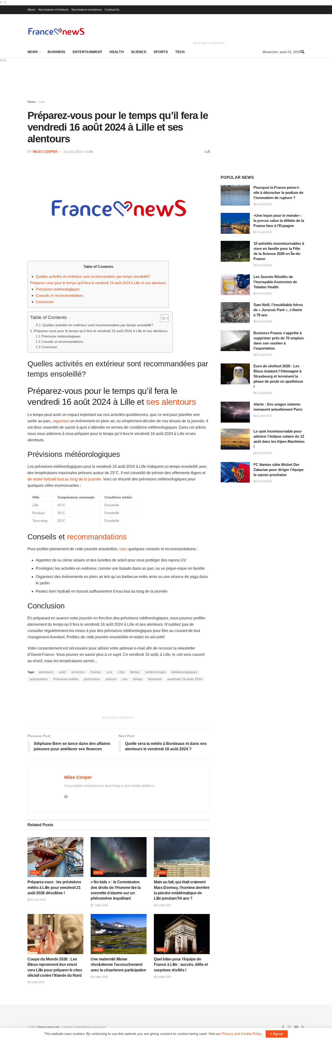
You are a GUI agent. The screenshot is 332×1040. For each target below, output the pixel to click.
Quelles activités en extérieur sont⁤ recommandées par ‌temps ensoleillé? (93, 276)
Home (31, 102)
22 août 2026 (38, 899)
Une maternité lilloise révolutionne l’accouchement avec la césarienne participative (118, 964)
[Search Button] (303, 52)
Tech (180, 52)
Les (109, 672)
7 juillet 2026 (100, 905)
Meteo (135, 672)
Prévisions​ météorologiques (58, 289)
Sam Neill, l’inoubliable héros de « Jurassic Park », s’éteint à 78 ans (278, 310)
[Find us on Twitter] (289, 1027)
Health (117, 52)
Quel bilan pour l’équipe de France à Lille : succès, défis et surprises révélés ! (181, 964)
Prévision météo (66, 679)
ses (125, 679)
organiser (61, 421)
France (95, 672)
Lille (42, 102)
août (62, 672)
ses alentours (171, 402)
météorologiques (184, 672)
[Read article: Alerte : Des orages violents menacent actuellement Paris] (235, 412)
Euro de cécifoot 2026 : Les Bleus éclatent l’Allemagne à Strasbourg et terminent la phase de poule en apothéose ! (278, 376)
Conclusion (44, 302)
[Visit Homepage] (56, 31)
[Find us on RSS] (303, 1027)
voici (123, 549)
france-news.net (48, 1027)
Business (56, 52)
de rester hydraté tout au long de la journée (64, 479)
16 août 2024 (72, 152)
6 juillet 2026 (163, 905)
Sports (161, 52)
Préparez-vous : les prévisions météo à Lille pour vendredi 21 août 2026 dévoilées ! (54, 887)
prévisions (92, 679)
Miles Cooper (45, 152)
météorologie (155, 672)
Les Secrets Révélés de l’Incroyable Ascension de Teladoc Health (275, 282)
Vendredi (155, 679)
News (32, 52)
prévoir (111, 679)
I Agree (277, 1034)
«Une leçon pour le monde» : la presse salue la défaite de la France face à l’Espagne (278, 220)
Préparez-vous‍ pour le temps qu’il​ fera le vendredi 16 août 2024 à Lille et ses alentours (98, 283)
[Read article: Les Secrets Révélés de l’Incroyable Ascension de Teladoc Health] (235, 284)
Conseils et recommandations (59, 295)
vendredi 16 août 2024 (184, 679)
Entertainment (88, 52)
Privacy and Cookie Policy (241, 1034)
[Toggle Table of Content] (162, 318)
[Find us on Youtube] (296, 1027)
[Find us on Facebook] (283, 1027)
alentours (46, 672)
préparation (39, 679)
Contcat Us (112, 9)
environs (78, 672)
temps (137, 679)
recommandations (97, 537)
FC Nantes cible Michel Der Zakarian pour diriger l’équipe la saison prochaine (278, 469)
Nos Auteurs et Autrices (53, 9)
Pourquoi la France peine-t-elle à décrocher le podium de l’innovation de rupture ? (278, 192)
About (31, 9)
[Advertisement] (209, 27)
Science (138, 52)
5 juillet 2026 (100, 976)
